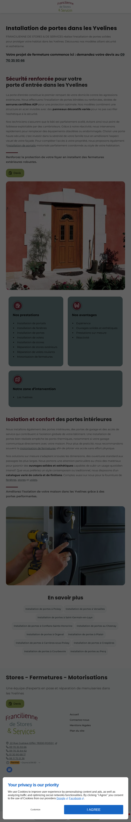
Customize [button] (35, 809)
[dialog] (65, 798)
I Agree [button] (93, 809)
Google (60, 798)
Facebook (75, 798)
